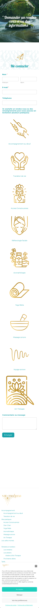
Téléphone (7, 98)
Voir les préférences (19, 600)
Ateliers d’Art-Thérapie (13, 555)
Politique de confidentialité (25, 605)
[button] (36, 566)
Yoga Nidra (7, 528)
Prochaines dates (10, 559)
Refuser (19, 595)
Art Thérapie (8, 538)
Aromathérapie (9, 531)
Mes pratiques (6, 519)
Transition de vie (9, 516)
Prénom (5, 82)
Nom (22, 82)
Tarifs (3, 562)
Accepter (19, 589)
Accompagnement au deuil (13, 513)
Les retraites (8, 550)
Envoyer (8, 435)
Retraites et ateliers (8, 547)
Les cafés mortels (8, 541)
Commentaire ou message (13, 415)
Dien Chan (7, 525)
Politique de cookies (10, 605)
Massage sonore (9, 534)
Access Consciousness (11, 522)
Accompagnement (8, 510)
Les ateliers (7, 553)
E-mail (5, 87)
